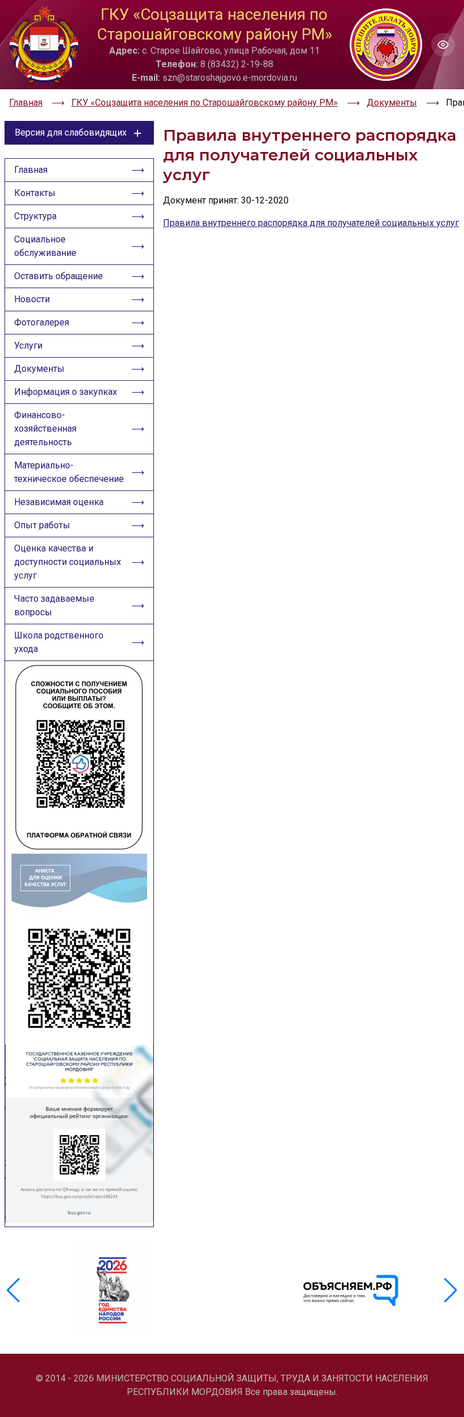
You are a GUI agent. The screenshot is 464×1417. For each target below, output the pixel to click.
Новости (32, 299)
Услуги (28, 345)
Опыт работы (42, 525)
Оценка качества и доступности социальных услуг (67, 562)
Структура (35, 216)
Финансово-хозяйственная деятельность (45, 428)
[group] (113, 1290)
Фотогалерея (41, 322)
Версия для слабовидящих (71, 132)
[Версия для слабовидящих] (443, 44)
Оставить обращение (58, 276)
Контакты (34, 193)
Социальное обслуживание (45, 246)
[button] (450, 1290)
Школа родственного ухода (59, 642)
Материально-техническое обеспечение (69, 472)
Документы (39, 368)
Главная (31, 169)
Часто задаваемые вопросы (54, 605)
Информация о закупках (65, 391)
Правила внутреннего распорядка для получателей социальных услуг (311, 223)
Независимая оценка (59, 502)
